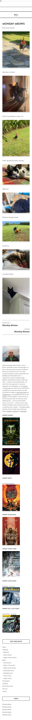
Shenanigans (6, 681)
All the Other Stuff (7, 686)
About (4, 647)
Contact (4, 691)
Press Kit (4, 689)
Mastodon (24, 411)
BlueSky (9, 411)
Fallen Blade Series (8, 670)
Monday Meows (10, 324)
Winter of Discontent (9, 665)
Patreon (25, 386)
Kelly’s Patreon (7, 655)
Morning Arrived (21, 392)
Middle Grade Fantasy (9, 668)
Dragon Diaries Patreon (10, 657)
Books (4, 660)
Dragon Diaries (7, 678)
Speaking (5, 683)
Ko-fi (6, 388)
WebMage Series (8, 673)
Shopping (5, 650)
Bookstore (6, 652)
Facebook (15, 411)
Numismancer (7, 663)
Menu (16, 15)
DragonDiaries (6, 394)
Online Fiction (7, 676)
